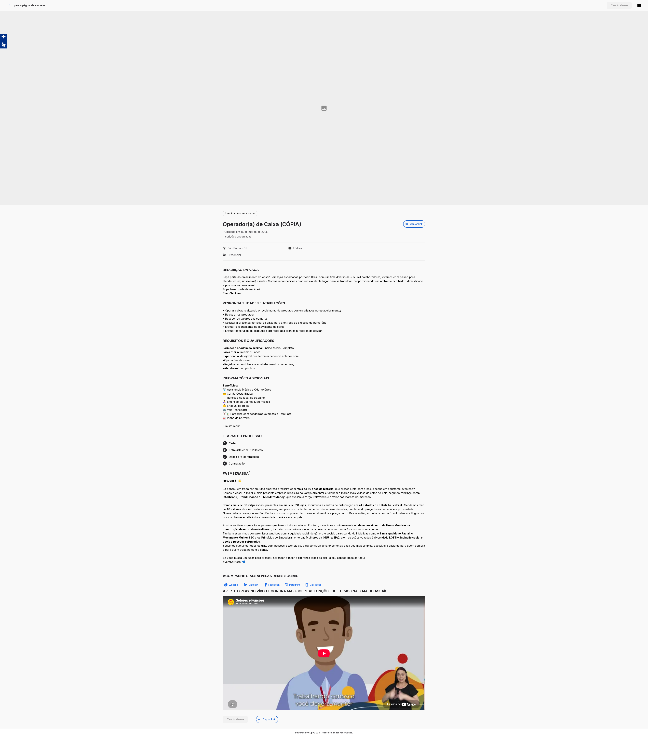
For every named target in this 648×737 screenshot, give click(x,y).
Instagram (294, 584)
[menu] (639, 5)
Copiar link (416, 223)
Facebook (274, 584)
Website (233, 584)
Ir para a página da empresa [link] (28, 5)
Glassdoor (315, 584)
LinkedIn (253, 584)
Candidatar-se (619, 5)
